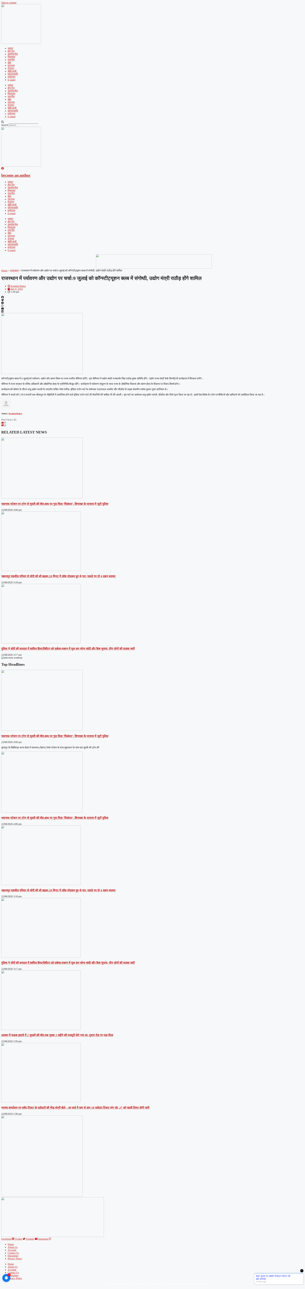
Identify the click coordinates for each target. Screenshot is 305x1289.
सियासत (11, 57)
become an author (15, 175)
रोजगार (11, 68)
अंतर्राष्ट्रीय (13, 54)
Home (4, 270)
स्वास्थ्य (11, 65)
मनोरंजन (11, 77)
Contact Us (13, 1253)
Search (4, 125)
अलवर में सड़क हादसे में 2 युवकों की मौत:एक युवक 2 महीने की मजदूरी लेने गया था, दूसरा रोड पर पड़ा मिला (57, 1035)
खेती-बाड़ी (12, 71)
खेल (9, 62)
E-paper (12, 79)
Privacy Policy (15, 1258)
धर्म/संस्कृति (13, 74)
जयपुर (10, 48)
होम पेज (11, 51)
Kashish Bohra (15, 413)
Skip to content (8, 2)
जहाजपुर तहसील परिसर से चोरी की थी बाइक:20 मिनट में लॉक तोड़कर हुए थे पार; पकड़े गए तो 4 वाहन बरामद (58, 576)
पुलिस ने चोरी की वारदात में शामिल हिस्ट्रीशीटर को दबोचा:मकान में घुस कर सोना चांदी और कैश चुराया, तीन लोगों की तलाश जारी (68, 648)
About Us (12, 1247)
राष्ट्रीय (11, 59)
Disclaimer (13, 1255)
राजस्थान (14, 270)
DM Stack (204, 1283)
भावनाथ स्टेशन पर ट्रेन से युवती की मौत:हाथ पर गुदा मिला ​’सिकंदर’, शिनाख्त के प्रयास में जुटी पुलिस (54, 504)
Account (12, 1250)
